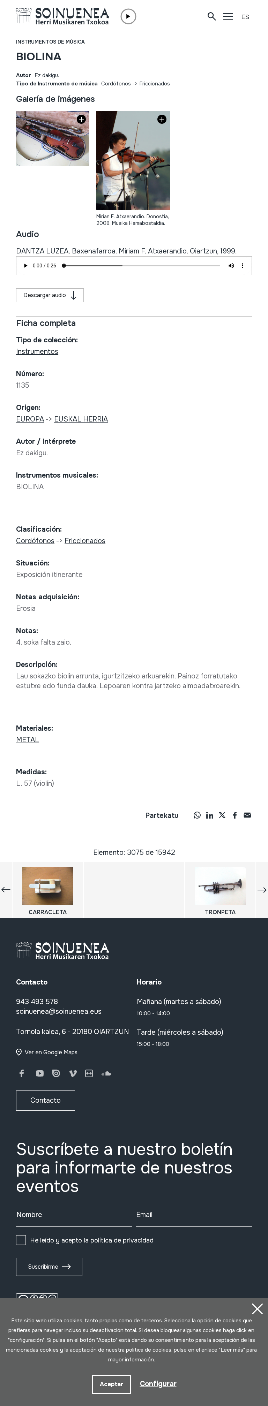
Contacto (45, 1100)
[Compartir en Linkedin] (209, 815)
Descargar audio (44, 295)
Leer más (232, 1349)
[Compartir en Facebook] (234, 815)
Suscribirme (43, 1266)
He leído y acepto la (92, 1240)
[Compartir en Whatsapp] (197, 815)
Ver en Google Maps (51, 1052)
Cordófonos (116, 83)
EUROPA (30, 419)
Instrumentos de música (50, 42)
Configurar (158, 1384)
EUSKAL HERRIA (81, 419)
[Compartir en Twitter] (222, 815)
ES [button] (245, 17)
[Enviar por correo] (247, 815)
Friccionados (154, 83)
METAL (27, 740)
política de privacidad (122, 1240)
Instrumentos (37, 351)
